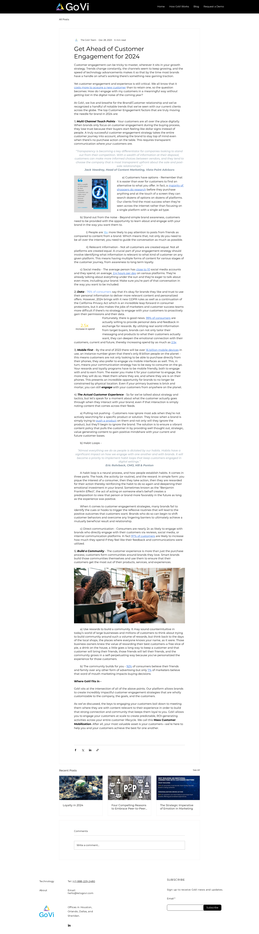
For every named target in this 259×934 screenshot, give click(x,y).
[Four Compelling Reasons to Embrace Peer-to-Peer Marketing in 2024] (129, 788)
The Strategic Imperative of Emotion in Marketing (176, 807)
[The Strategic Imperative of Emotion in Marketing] (178, 788)
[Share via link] (97, 750)
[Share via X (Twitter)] (82, 750)
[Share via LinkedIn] (90, 750)
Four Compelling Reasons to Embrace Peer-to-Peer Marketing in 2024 (129, 807)
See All (196, 770)
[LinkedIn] (69, 925)
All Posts (64, 19)
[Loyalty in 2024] (81, 788)
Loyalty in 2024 (73, 805)
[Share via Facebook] (75, 750)
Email (170, 898)
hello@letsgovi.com (81, 893)
